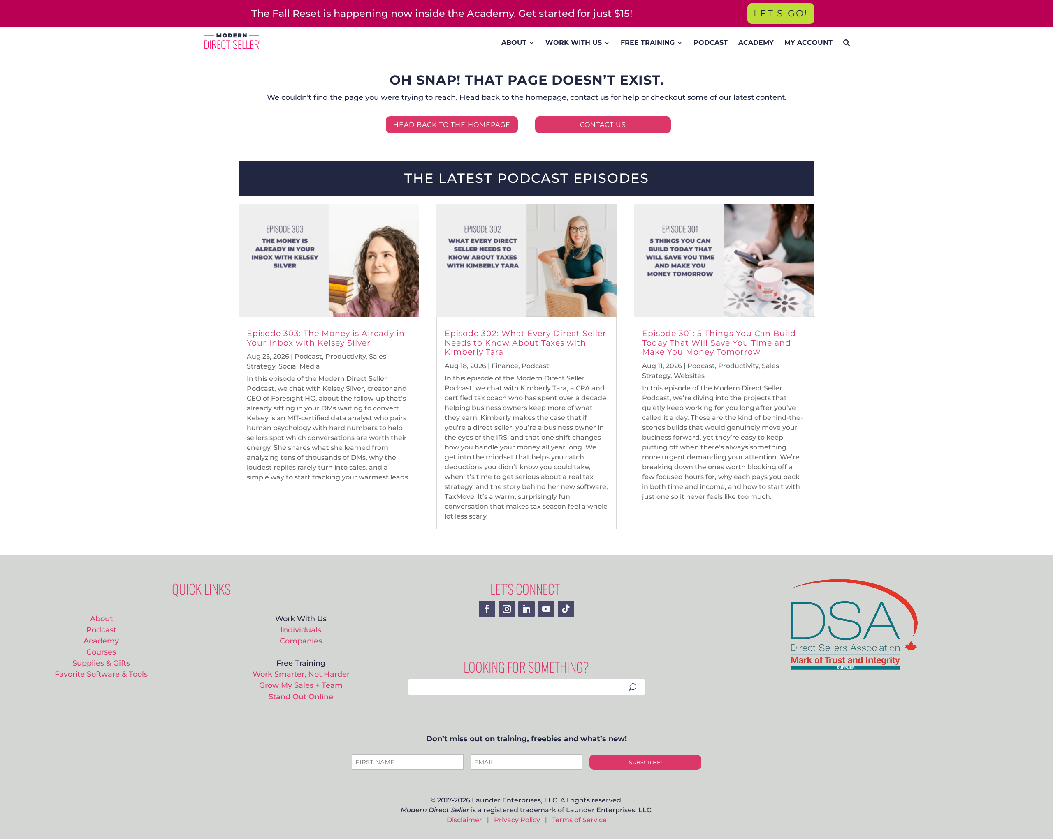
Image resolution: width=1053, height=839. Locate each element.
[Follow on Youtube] (546, 609)
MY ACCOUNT (808, 42)
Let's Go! (781, 13)
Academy (101, 640)
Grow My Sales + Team (301, 685)
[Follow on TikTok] (566, 609)
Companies (301, 640)
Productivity (345, 356)
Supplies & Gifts (101, 663)
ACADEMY (756, 42)
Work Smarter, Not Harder (301, 674)
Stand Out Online (301, 696)
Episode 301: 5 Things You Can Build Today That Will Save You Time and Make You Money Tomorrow (719, 343)
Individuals (301, 629)
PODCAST (710, 42)
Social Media (299, 366)
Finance (505, 366)
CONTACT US (603, 125)
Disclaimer (464, 820)
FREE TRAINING (648, 42)
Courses (101, 652)
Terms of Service (579, 820)
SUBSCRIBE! (645, 762)
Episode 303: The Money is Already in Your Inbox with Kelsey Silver (326, 338)
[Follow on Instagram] (507, 609)
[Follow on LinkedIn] (526, 609)
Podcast (308, 356)
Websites (689, 376)
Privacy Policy (517, 820)
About (101, 618)
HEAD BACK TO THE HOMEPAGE (451, 125)
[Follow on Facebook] (487, 609)
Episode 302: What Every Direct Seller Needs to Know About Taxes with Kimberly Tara (525, 343)
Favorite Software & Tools (101, 674)
